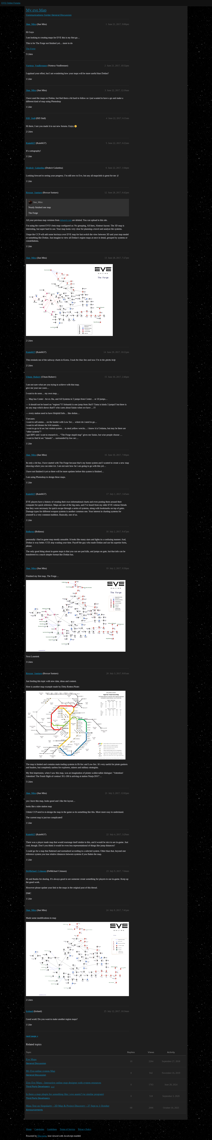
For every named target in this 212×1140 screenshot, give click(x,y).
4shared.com (66, 220)
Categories (39, 1129)
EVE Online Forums (10, 3)
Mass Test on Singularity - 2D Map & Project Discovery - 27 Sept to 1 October (67, 1105)
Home (29, 1129)
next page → (32, 1036)
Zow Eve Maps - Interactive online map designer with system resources (63, 1082)
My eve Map (36, 10)
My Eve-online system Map (40, 1071)
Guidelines (52, 1129)
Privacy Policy (84, 1129)
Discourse (42, 1136)
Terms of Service (67, 1129)
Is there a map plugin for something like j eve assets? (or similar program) (65, 1094)
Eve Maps (31, 1059)
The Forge (30, 48)
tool (52, 1087)
